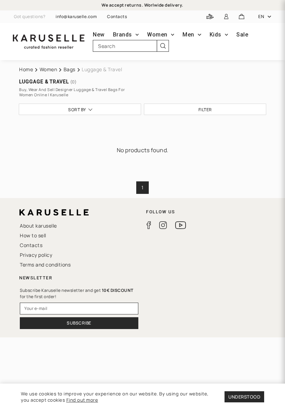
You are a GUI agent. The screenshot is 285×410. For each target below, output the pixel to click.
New (99, 34)
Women (48, 69)
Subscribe (79, 323)
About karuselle (38, 225)
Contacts (117, 16)
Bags (69, 69)
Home (26, 69)
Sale (242, 34)
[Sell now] (210, 17)
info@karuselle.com (76, 16)
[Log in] (226, 17)
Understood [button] (244, 397)
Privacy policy (36, 255)
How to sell (33, 235)
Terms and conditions (45, 264)
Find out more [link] (82, 400)
